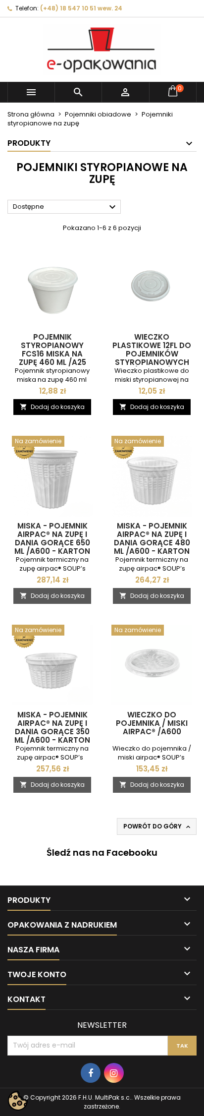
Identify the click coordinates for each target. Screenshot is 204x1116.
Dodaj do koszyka (52, 407)
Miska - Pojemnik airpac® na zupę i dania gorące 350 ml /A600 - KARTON (52, 727)
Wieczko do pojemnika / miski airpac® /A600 (152, 723)
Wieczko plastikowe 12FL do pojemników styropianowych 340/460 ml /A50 (151, 354)
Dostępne (65, 207)
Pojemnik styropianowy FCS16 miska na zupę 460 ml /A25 (52, 349)
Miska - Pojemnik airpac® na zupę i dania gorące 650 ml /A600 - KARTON (52, 538)
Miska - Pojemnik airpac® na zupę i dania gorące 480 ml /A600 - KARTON (152, 538)
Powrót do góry (157, 826)
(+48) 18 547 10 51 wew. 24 (81, 8)
